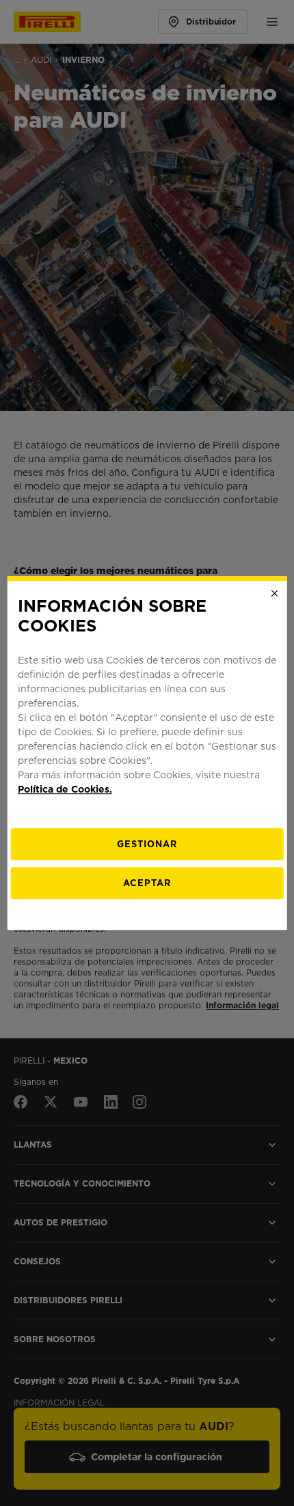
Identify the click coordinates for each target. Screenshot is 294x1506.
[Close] (274, 593)
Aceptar (147, 883)
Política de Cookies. (65, 789)
